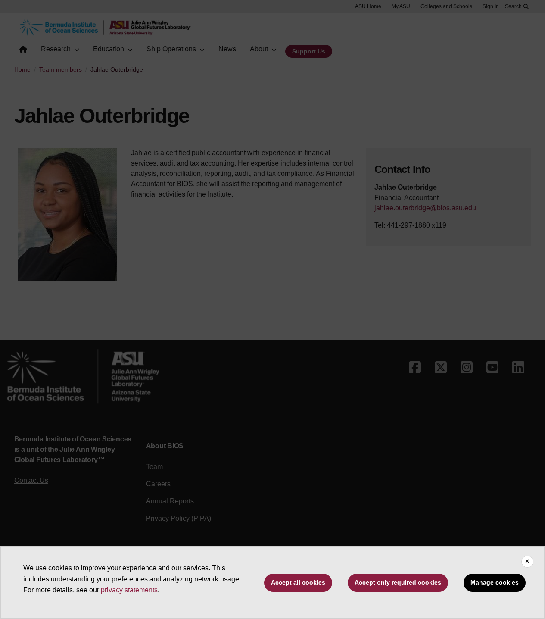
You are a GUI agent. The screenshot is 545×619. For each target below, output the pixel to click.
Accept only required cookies (398, 582)
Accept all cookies (298, 582)
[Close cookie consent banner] (527, 562)
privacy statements (129, 590)
